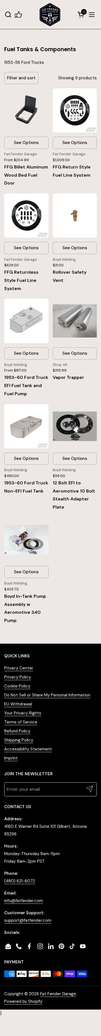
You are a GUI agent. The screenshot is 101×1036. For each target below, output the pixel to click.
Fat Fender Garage (58, 994)
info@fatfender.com (23, 901)
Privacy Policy (17, 677)
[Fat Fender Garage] (49, 14)
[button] (8, 14)
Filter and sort (21, 78)
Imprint (11, 758)
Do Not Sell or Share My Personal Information (47, 695)
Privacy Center (18, 668)
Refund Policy (17, 731)
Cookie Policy (17, 686)
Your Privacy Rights (22, 713)
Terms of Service (20, 722)
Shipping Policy (18, 740)
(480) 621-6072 (19, 881)
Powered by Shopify (23, 1001)
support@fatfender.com (27, 920)
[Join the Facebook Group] (18, 14)
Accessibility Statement (28, 749)
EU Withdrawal (18, 704)
